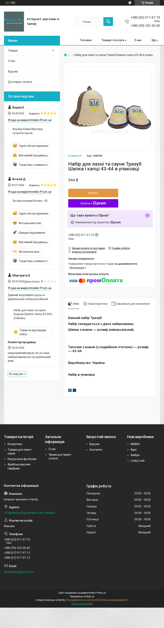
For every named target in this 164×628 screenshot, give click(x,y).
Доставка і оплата (20, 81)
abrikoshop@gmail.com (19, 571)
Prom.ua (101, 592)
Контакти (96, 449)
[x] (74, 390)
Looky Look (138, 460)
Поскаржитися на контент (81, 600)
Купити (93, 193)
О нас (138, 40)
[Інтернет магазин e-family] (14, 22)
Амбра (135, 455)
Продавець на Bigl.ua (82, 596)
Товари (13, 50)
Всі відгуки (16, 374)
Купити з (86, 203)
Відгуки (13, 71)
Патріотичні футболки (22, 459)
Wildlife (135, 444)
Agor (134, 449)
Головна (86, 40)
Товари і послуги (113, 40)
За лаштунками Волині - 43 (30, 200)
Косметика (15, 444)
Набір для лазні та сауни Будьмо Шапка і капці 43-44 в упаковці (33, 314)
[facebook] (70, 390)
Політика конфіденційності (113, 600)
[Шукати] (108, 21)
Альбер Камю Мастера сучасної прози (28, 131)
